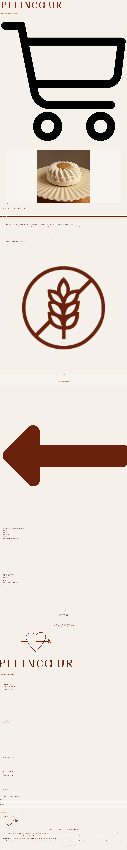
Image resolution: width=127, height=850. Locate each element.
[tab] (63, 216)
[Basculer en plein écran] (4, 848)
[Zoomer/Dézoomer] (1, 848)
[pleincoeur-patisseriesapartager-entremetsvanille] (63, 202)
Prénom (2, 799)
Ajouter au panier (64, 381)
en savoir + (26, 809)
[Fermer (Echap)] (10, 848)
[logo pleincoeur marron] (32, 9)
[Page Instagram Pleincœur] (3, 683)
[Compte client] (126, 149)
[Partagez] (7, 848)
